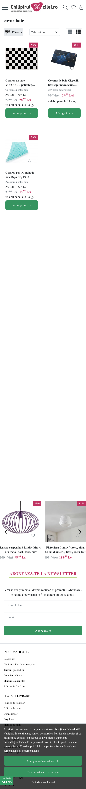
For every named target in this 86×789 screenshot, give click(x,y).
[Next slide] (79, 532)
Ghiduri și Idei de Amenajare (19, 664)
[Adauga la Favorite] (29, 68)
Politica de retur (12, 708)
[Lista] (70, 32)
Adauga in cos (22, 113)
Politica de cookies (64, 733)
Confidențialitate (13, 675)
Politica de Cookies (14, 686)
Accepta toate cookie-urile (43, 761)
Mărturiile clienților (14, 681)
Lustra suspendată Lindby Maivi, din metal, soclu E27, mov (20, 549)
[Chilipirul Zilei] (35, 7)
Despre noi (9, 659)
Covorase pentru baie (16, 89)
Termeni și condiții (14, 670)
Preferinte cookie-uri (43, 782)
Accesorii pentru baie (16, 182)
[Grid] (78, 32)
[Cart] (81, 7)
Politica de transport (14, 703)
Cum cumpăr (10, 713)
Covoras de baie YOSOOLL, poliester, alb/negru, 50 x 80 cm (18, 83)
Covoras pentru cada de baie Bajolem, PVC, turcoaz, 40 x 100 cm (19, 175)
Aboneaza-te (43, 631)
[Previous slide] (6, 532)
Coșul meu (9, 719)
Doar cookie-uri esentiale (43, 772)
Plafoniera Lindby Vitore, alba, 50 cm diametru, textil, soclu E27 (65, 549)
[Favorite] (73, 7)
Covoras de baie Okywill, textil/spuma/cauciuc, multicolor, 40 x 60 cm (63, 83)
